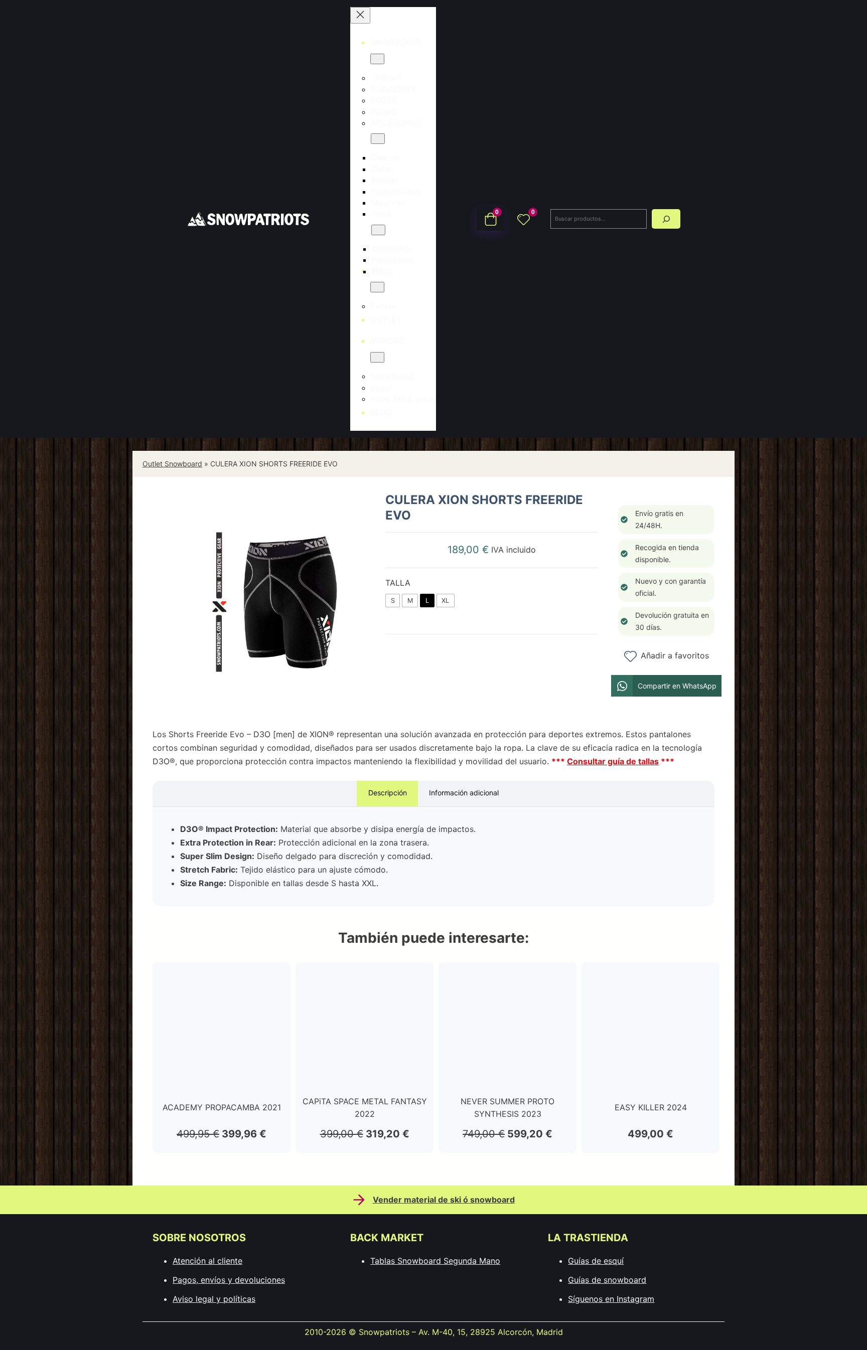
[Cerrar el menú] (360, 15)
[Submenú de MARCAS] (377, 357)
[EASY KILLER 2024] (650, 979)
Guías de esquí (596, 1261)
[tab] (387, 793)
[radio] (392, 600)
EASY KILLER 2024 (651, 1107)
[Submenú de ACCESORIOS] (378, 138)
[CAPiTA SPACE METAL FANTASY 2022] (364, 979)
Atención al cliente (207, 1261)
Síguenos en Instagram (611, 1299)
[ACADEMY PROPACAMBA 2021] (221, 979)
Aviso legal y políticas (214, 1299)
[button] (666, 686)
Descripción (387, 792)
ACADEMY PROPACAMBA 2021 (222, 1107)
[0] (523, 219)
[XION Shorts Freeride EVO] (280, 710)
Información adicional (464, 792)
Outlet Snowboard (172, 463)
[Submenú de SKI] (377, 287)
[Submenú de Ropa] (378, 230)
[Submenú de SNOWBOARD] (377, 59)
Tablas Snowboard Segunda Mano (435, 1261)
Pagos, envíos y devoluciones (229, 1280)
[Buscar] (666, 219)
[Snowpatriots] (248, 218)
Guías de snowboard (607, 1280)
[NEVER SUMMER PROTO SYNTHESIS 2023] (507, 979)
